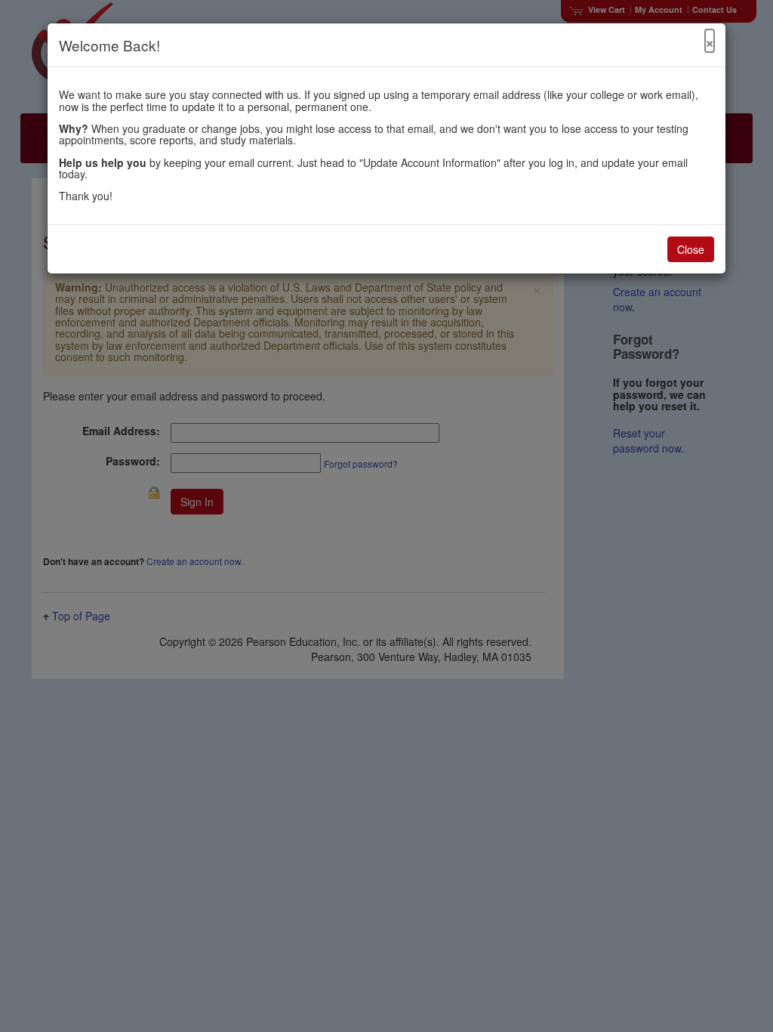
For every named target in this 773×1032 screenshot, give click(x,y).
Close (690, 249)
